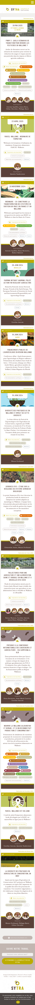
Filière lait (25, 767)
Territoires (26, 83)
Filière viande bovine (13, 770)
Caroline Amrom (18, 322)
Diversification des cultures (17, 443)
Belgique (29, 529)
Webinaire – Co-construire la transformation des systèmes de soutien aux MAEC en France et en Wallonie (18, 205)
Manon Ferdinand (17, 461)
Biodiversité (14, 229)
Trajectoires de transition (19, 63)
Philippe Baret (24, 109)
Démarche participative (24, 90)
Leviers (22, 229)
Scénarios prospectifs (10, 90)
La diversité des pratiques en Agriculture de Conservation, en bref (17, 873)
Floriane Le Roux (22, 975)
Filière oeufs (13, 767)
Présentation (9, 628)
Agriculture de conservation (13, 446)
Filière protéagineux (18, 73)
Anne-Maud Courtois (23, 699)
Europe (17, 307)
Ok (18, 1002)
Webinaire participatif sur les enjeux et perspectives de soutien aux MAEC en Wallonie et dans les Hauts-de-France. (17, 215)
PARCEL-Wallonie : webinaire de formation (17, 137)
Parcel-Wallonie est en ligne (17, 811)
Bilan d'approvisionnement (13, 604)
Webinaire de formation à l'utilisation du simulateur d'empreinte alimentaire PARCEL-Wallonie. (18, 145)
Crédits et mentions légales (24, 976)
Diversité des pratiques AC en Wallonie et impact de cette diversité (17, 412)
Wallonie (17, 93)
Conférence (8, 261)
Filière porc (27, 770)
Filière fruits (12, 70)
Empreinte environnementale (14, 159)
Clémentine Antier (10, 547)
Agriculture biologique (25, 86)
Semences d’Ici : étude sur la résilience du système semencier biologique (17, 488)
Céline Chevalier (12, 109)
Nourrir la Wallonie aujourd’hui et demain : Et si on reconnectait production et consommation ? (17, 728)
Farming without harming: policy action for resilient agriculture (17, 281)
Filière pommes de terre (18, 76)
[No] (33, 999)
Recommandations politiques (18, 232)
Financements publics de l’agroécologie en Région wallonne (17, 351)
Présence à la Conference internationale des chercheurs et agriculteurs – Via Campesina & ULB (17, 648)
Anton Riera (23, 107)
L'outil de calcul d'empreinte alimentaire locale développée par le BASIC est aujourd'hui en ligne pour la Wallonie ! (17, 817)
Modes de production (12, 66)
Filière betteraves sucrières (19, 80)
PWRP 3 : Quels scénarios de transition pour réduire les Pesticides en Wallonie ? (17, 42)
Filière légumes (27, 66)
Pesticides (7, 86)
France (29, 236)
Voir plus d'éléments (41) (19, 938)
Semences (10, 519)
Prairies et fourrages (14, 83)
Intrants (14, 86)
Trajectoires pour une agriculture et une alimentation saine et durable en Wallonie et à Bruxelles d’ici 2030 (17, 576)
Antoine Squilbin (12, 107)
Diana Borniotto (23, 251)
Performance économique (17, 525)
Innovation (25, 519)
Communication (9, 794)
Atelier (7, 21)
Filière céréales (24, 70)
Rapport (7, 469)
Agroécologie (27, 300)
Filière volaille (11, 773)
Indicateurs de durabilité (10, 777)
